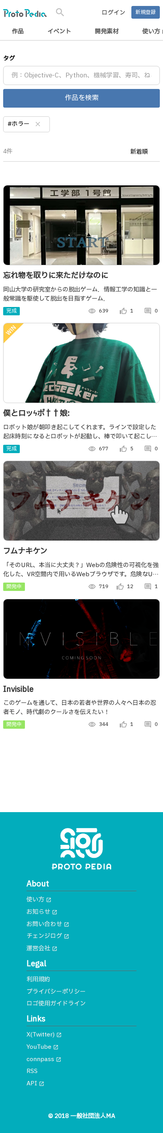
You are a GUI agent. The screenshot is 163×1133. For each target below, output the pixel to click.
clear (38, 124)
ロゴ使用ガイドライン (56, 1003)
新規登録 (145, 12)
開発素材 (107, 31)
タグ (9, 58)
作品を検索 (82, 98)
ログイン (113, 12)
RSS (32, 1071)
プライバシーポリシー (56, 991)
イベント (59, 31)
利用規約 (38, 979)
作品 (18, 31)
